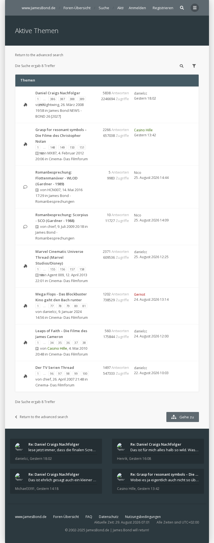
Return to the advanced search (39, 55)
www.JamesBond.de (31, 516)
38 (84, 342)
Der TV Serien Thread (54, 367)
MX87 (52, 153)
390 (41, 105)
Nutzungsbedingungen (143, 516)
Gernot (139, 294)
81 (84, 306)
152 (41, 153)
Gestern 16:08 (140, 458)
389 (81, 99)
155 (52, 269)
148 (52, 147)
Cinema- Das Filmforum (68, 158)
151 (81, 147)
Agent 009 (55, 274)
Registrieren (163, 7)
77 (52, 306)
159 (41, 275)
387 (62, 99)
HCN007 (53, 189)
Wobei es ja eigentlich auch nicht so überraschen (164, 479)
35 (60, 342)
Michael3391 (25, 488)
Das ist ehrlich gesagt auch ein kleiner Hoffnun (62, 479)
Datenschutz (108, 516)
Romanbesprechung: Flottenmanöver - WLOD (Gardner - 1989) (56, 178)
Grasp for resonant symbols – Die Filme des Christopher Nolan (61, 135)
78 (60, 306)
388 (72, 99)
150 (72, 147)
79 (68, 306)
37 (76, 342)
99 (76, 373)
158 (81, 269)
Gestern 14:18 (48, 488)
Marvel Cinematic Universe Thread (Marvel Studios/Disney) (59, 257)
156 (62, 269)
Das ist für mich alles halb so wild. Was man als (164, 449)
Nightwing (51, 104)
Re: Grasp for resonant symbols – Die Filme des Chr (164, 474)
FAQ (89, 516)
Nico (137, 172)
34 (52, 342)
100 (84, 373)
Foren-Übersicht (66, 516)
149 (62, 147)
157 (72, 269)
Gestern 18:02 (41, 458)
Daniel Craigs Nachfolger (57, 92)
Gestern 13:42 (148, 488)
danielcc (140, 93)
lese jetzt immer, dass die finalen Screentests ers (62, 449)
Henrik (122, 458)
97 (60, 373)
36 (68, 342)
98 (68, 373)
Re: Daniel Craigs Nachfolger (53, 444)
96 (52, 373)
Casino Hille (143, 130)
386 (52, 99)
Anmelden (137, 7)
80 (76, 306)
